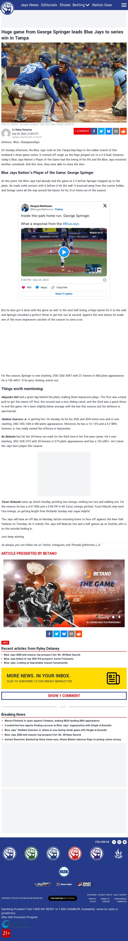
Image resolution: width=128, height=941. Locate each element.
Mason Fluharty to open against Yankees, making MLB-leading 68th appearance (52, 721)
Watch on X (96, 232)
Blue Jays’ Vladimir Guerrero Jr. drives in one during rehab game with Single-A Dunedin (56, 730)
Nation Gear (102, 5)
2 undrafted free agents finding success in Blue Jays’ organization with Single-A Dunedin (58, 725)
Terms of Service (105, 900)
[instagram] (119, 842)
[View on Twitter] (105, 208)
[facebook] (94, 131)
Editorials (49, 5)
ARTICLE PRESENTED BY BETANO (29, 553)
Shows (65, 5)
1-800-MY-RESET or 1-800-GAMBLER (56, 909)
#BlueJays (71, 224)
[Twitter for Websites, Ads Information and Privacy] (105, 280)
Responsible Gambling (120, 900)
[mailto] (116, 131)
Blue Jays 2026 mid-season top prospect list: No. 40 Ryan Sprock (43, 735)
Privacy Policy (92, 900)
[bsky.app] (108, 131)
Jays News (29, 5)
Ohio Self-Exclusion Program (19, 917)
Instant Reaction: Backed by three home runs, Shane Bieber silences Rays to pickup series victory (63, 739)
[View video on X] (64, 252)
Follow (59, 209)
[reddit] (123, 131)
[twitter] (101, 131)
